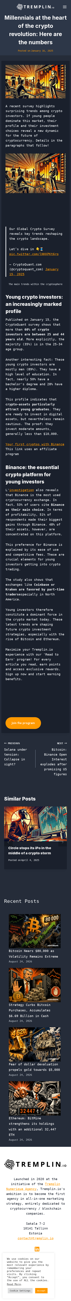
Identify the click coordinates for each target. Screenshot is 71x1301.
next (62, 842)
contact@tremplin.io (36, 1238)
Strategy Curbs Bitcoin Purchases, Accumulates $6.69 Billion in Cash (29, 1010)
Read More (14, 1284)
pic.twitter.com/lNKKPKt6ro (34, 254)
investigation (21, 490)
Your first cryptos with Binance (35, 444)
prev (8, 842)
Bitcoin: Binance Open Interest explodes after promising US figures (53, 759)
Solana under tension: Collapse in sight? (15, 754)
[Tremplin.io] (35, 6)
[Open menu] (64, 7)
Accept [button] (41, 1290)
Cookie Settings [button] (20, 1290)
